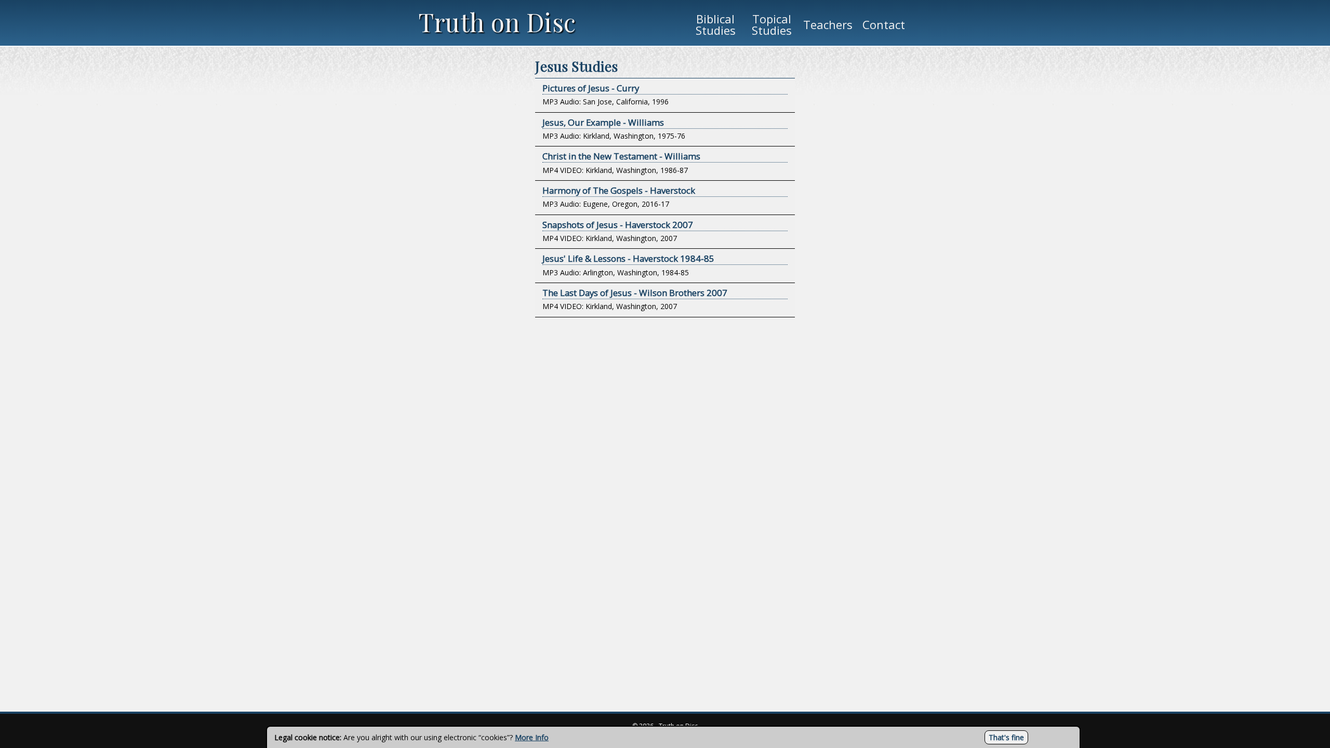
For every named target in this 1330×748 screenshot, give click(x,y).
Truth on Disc (497, 21)
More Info (532, 737)
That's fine (1006, 737)
